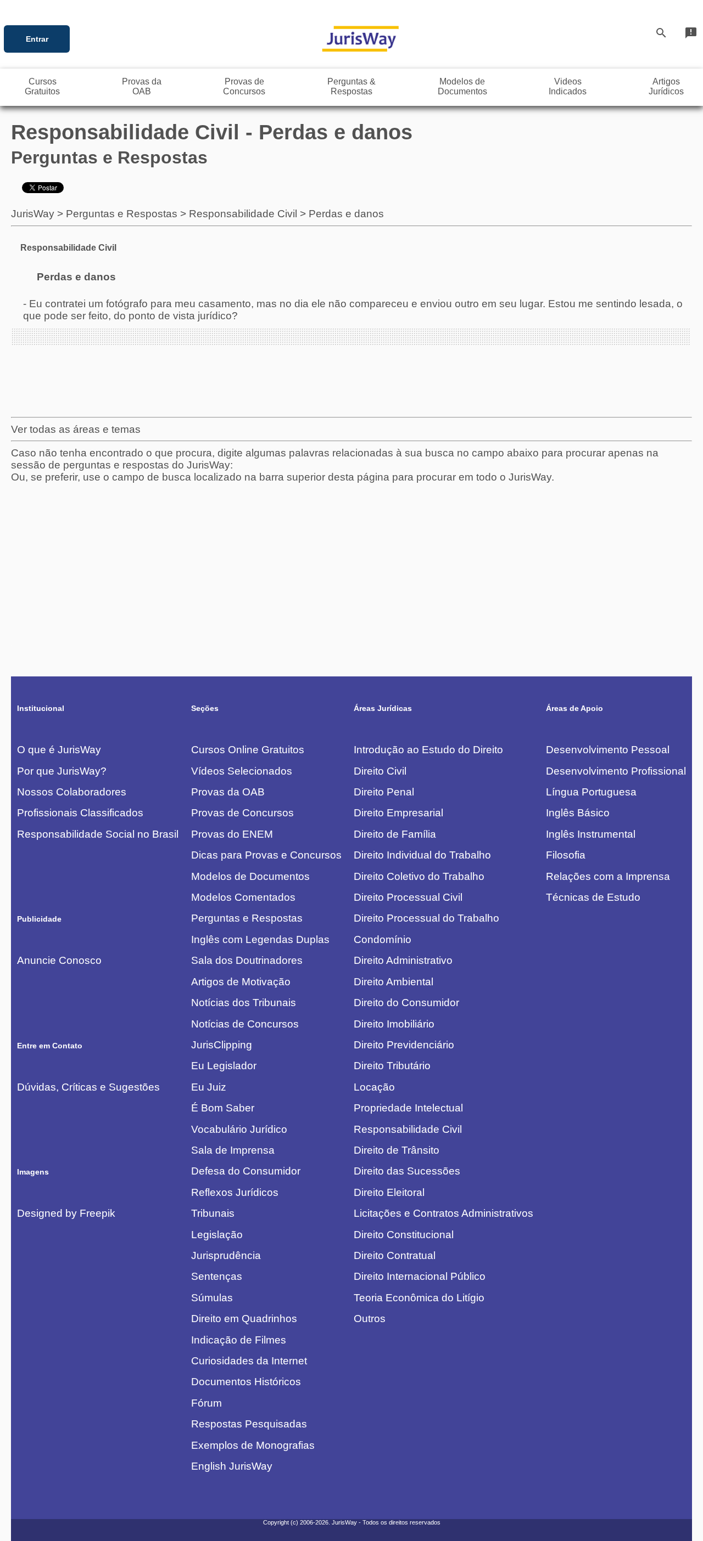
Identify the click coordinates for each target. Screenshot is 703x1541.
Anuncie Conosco (59, 960)
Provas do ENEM (232, 834)
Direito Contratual (395, 1255)
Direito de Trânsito (396, 1150)
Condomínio (382, 939)
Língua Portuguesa (591, 792)
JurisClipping (221, 1045)
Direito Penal (384, 792)
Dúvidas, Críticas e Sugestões (88, 1087)
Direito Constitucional (404, 1234)
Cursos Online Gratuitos (247, 749)
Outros (370, 1318)
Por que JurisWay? (62, 771)
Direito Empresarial (398, 813)
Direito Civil (380, 771)
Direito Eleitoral (389, 1192)
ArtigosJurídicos (666, 86)
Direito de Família (395, 834)
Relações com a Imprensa (608, 876)
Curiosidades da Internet (249, 1361)
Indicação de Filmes (238, 1340)
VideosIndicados (568, 86)
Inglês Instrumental (590, 834)
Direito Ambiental (393, 981)
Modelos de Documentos (250, 876)
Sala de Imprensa (233, 1150)
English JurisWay (231, 1466)
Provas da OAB (228, 792)
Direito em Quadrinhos (244, 1318)
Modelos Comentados (243, 897)
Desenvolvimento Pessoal (607, 749)
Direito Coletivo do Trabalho (419, 876)
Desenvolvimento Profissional (616, 771)
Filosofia (565, 855)
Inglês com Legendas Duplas (260, 939)
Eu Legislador (223, 1065)
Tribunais (213, 1213)
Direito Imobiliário (394, 1024)
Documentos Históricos (246, 1381)
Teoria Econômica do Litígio (419, 1297)
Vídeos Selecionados (241, 771)
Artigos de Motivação (241, 981)
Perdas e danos (346, 213)
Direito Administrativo (403, 960)
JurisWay (32, 213)
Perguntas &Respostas (351, 86)
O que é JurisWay (59, 749)
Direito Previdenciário (404, 1045)
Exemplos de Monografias (253, 1445)
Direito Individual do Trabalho (422, 855)
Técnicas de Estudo (593, 897)
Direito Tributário (392, 1065)
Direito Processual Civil (408, 897)
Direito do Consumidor (406, 1002)
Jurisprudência (226, 1255)
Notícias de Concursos (245, 1024)
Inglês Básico (578, 813)
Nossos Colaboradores (71, 792)
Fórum (206, 1403)
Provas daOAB (141, 86)
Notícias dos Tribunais (243, 1002)
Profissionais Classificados (80, 813)
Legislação (217, 1234)
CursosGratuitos (42, 86)
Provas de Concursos (242, 813)
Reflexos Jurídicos (234, 1192)
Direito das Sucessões (407, 1171)
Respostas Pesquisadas (249, 1424)
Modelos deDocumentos (462, 86)
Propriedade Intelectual (408, 1108)
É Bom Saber (222, 1108)
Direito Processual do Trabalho (426, 918)
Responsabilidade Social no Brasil (97, 834)
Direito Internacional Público (420, 1276)
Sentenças (216, 1276)
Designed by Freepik (66, 1213)
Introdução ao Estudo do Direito (428, 749)
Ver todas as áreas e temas (76, 429)
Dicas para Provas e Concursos (266, 855)
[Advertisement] (340, 560)
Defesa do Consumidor (245, 1171)
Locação (374, 1087)
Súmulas (212, 1297)
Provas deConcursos (244, 86)
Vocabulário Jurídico (239, 1129)
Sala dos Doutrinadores (247, 960)
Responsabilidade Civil (243, 213)
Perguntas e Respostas (121, 213)
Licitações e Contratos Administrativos (443, 1213)
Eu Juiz (208, 1087)
